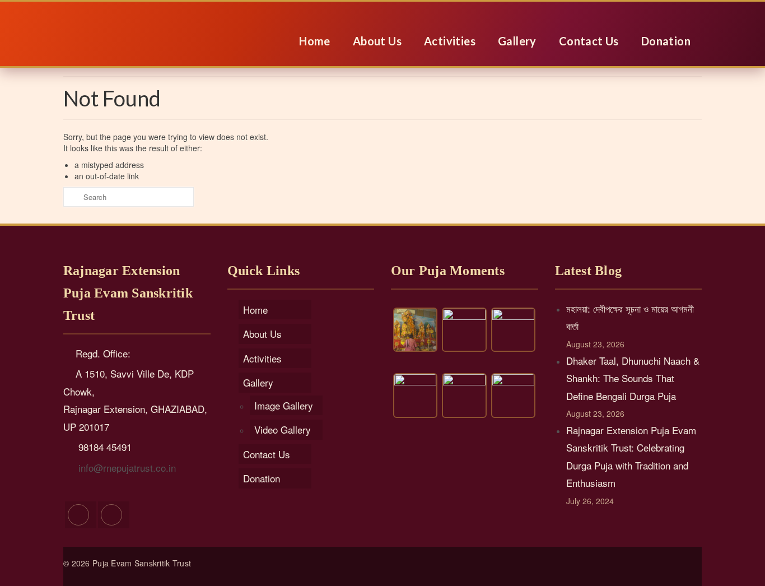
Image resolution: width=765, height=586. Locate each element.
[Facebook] (80, 514)
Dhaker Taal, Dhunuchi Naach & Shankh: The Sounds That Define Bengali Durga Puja (632, 378)
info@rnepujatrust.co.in (126, 468)
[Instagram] (113, 514)
